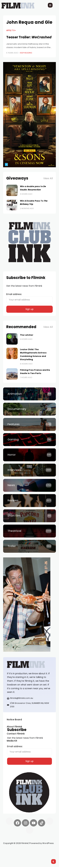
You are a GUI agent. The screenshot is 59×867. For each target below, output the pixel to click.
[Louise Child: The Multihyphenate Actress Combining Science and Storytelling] (12, 353)
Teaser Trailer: (28, 37)
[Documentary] (29, 409)
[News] (29, 485)
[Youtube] (33, 822)
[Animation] (29, 393)
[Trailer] (29, 546)
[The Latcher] (12, 339)
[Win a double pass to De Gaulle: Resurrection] (12, 190)
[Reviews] (29, 500)
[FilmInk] (29, 664)
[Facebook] (17, 822)
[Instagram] (25, 822)
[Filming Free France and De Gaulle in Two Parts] (12, 374)
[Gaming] (29, 439)
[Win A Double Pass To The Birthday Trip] (12, 204)
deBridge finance (12, 854)
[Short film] (29, 515)
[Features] (29, 424)
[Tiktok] (41, 822)
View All (48, 178)
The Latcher (26, 335)
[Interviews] (29, 470)
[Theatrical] (29, 531)
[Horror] (29, 454)
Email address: (14, 294)
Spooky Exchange (45, 850)
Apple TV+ (11, 30)
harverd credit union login (36, 854)
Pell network (28, 850)
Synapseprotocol (12, 850)
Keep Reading (26, 53)
